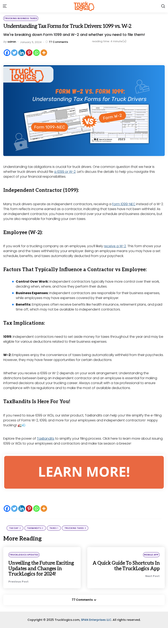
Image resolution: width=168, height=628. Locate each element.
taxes (54, 528)
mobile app (151, 555)
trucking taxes (75, 528)
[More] (44, 52)
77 (58, 42)
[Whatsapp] (36, 52)
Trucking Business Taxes (20, 18)
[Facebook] (7, 52)
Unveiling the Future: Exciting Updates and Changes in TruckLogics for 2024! (41, 568)
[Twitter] (14, 52)
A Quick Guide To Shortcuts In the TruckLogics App (126, 565)
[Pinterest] (29, 52)
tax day (15, 528)
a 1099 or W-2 (65, 171)
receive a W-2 (115, 246)
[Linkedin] (21, 52)
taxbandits (35, 528)
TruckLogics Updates (24, 555)
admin (11, 42)
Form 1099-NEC (123, 204)
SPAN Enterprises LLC (96, 620)
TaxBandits (45, 438)
